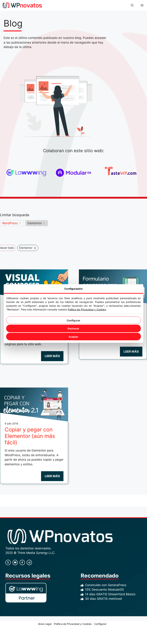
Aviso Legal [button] (44, 623)
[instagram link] (8, 562)
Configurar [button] (100, 623)
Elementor (34, 223)
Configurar (73, 320)
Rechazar (73, 328)
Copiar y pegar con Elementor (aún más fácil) (30, 436)
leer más (52, 356)
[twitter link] (15, 562)
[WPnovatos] (22, 5)
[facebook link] (22, 562)
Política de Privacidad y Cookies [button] (73, 623)
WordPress (10, 223)
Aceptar (74, 336)
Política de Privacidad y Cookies (87, 309)
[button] (132, 5)
